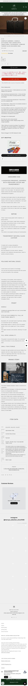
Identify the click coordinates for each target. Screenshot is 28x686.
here (4, 116)
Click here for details (5, 652)
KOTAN (18, 176)
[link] (7, 530)
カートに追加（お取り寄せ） (14, 79)
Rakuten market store (5, 660)
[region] (14, 610)
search (2, 623)
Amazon (3, 667)
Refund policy (4, 627)
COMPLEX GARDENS (12, 176)
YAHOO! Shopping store (6, 664)
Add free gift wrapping (14, 155)
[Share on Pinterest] (9, 474)
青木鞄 (2, 38)
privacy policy (4, 629)
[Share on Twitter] (7, 474)
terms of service (4, 631)
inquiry (14, 466)
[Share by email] (11, 474)
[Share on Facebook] (5, 474)
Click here (12, 682)
